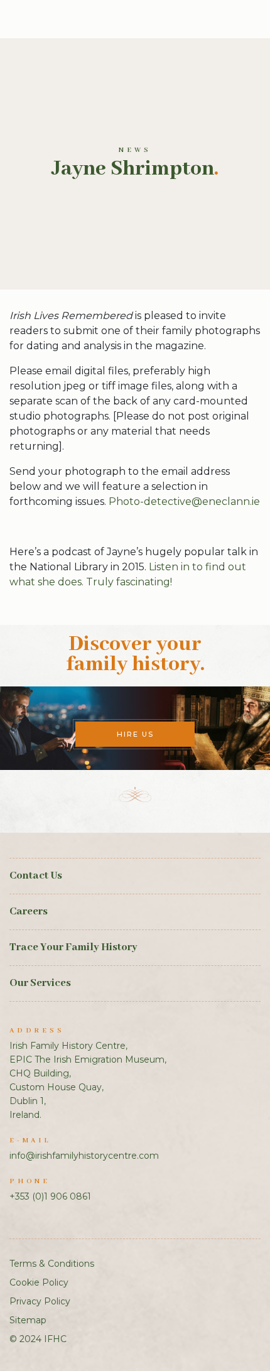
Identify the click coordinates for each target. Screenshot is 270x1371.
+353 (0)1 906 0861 (50, 1196)
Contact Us (35, 875)
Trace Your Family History (73, 947)
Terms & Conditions (51, 1263)
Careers (28, 911)
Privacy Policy (39, 1301)
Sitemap (27, 1320)
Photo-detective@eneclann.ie (184, 501)
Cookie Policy (38, 1282)
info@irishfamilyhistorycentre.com (84, 1155)
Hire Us (135, 734)
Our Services (40, 983)
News (135, 150)
